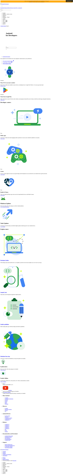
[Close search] (0, 11)
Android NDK (7, 440)
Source (6, 400)
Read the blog (2, 85)
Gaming (6, 408)
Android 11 (7, 427)
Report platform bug (8, 444)
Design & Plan (7, 7)
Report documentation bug (10, 445)
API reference (7, 438)
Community (20, 7)
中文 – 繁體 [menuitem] (5, 21)
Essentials (2, 7)
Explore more (4, 229)
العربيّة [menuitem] (4, 19)
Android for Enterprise (9, 398)
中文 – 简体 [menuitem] (5, 20)
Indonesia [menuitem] (4, 15)
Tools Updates (4, 223)
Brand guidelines (6, 459)
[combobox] (5, 10)
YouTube (10, 390)
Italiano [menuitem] (4, 16)
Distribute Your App (5, 356)
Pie (5, 429)
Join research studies (8, 447)
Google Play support (8, 446)
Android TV (7, 419)
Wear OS (6, 416)
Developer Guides (4, 260)
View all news (3, 370)
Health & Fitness (4, 192)
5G (5, 411)
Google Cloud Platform (7, 454)
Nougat (6, 431)
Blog (6, 402)
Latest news (3, 366)
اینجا (32, 1)
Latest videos (4, 378)
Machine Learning (8, 409)
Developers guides (8, 437)
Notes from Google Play (6, 96)
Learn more (2, 138)
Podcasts (6, 403)
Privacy (6, 410)
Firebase (4, 453)
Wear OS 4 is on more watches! (7, 82)
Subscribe (14, 460)
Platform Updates (5, 203)
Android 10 (7, 428)
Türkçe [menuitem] (4, 18)
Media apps (3, 135)
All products (5, 455)
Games (2, 171)
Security (6, 399)
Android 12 (7, 426)
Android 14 (7, 424)
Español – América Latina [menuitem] (7, 14)
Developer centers (5, 102)
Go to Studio (2, 226)
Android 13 (7, 425)
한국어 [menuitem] (4, 23)
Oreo (6, 430)
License (4, 458)
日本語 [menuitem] (4, 22)
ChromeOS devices (8, 417)
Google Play (15, 7)
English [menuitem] (4, 13)
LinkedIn (8, 392)
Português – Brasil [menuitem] (6, 17)
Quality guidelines (4, 324)
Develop (11, 7)
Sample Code (3, 292)
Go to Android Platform (4, 206)
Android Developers (6, 56)
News (6, 401)
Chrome (4, 452)
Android (6, 397)
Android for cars (8, 418)
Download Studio (8, 439)
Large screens (7, 415)
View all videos (3, 381)
